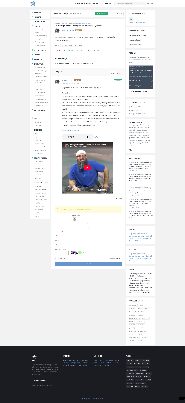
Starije (113, 73)
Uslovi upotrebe (39, 196)
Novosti (108, 3)
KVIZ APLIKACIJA (40, 110)
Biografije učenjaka (40, 168)
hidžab (132, 315)
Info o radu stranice (41, 190)
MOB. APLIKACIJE (40, 50)
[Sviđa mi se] (55, 50)
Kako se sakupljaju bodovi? (137, 35)
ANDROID (37, 55)
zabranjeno (134, 337)
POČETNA (37, 12)
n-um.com (132, 274)
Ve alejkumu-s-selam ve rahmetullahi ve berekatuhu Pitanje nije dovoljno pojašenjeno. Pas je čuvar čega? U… (140, 190)
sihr (131, 334)
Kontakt (37, 216)
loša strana (64, 45)
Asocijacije (38, 125)
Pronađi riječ (38, 122)
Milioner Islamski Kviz (41, 102)
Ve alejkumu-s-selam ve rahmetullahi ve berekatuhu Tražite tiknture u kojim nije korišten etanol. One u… (140, 177)
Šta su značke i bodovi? (136, 40)
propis (140, 328)
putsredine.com (135, 290)
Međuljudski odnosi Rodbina (84, 23)
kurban (132, 321)
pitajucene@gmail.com (42, 385)
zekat (144, 337)
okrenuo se (72, 45)
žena (139, 341)
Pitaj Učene (133, 234)
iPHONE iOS (38, 59)
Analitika (37, 213)
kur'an (145, 318)
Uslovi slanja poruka (41, 199)
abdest (132, 305)
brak (141, 305)
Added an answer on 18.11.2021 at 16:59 (73, 83)
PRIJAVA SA (76, 216)
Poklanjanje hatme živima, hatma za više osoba (75, 63)
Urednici (37, 203)
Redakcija (38, 186)
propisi (132, 331)
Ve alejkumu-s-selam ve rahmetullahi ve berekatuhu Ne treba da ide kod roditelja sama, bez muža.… (141, 214)
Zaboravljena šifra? (116, 258)
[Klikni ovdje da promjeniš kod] (75, 253)
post (132, 328)
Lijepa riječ (38, 178)
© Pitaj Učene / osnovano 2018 (92, 398)
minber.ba (138, 285)
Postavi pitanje (39, 39)
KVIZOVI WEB (39, 64)
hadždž (132, 312)
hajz (141, 312)
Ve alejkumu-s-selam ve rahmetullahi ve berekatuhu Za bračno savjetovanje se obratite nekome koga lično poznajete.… (140, 165)
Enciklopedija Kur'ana (144, 274)
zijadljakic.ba (145, 281)
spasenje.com (134, 281)
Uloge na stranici (40, 206)
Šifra (57, 241)
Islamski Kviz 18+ (40, 96)
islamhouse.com (134, 278)
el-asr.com (148, 288)
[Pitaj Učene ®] (40, 3)
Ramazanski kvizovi (41, 77)
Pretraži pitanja (41, 42)
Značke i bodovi (40, 143)
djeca (132, 308)
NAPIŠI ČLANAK (39, 22)
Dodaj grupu (38, 140)
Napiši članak (39, 161)
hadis (148, 308)
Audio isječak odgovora (70, 130)
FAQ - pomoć (39, 209)
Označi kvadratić (60, 249)
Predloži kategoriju (40, 150)
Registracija (38, 137)
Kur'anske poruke (136, 122)
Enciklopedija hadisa (137, 276)
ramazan (142, 331)
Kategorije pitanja (40, 45)
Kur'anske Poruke (142, 238)
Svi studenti (38, 153)
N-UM (79, 365)
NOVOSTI (37, 17)
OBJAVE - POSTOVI (40, 158)
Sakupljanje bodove (41, 35)
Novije (119, 73)
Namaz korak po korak (136, 236)
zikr (131, 341)
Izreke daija (38, 175)
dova (140, 308)
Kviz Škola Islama (40, 92)
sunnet (140, 334)
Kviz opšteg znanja (40, 99)
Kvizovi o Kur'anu (40, 67)
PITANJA (37, 26)
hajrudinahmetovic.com (137, 283)
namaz (140, 324)
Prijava (37, 133)
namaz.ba (145, 292)
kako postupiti (134, 318)
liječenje (142, 321)
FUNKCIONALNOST (41, 183)
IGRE (35, 118)
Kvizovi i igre (97, 3)
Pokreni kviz (38, 114)
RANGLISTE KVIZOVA (41, 106)
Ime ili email (59, 232)
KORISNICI (38, 130)
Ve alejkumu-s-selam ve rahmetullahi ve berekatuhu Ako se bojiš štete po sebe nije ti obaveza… (140, 202)
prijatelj (80, 45)
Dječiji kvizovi (39, 89)
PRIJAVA (150, 3)
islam (141, 315)
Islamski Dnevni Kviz (41, 86)
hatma (57, 45)
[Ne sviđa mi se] (60, 50)
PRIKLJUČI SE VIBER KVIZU (138, 92)
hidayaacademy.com (136, 288)
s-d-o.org (137, 292)
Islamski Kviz (142, 234)
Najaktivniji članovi (84, 3)
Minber (135, 241)
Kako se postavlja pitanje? (137, 31)
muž (132, 324)
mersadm (131, 162)
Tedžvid (131, 238)
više (130, 150)
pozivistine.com (147, 278)
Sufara (148, 236)
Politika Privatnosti (40, 193)
